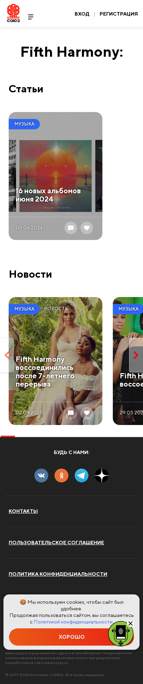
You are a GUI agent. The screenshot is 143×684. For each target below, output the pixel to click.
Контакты (23, 511)
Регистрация (119, 14)
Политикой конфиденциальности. (73, 622)
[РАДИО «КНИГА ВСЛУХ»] (120, 633)
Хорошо (72, 637)
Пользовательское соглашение (56, 542)
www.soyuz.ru (16, 653)
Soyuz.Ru (13, 13)
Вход (82, 14)
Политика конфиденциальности (58, 574)
